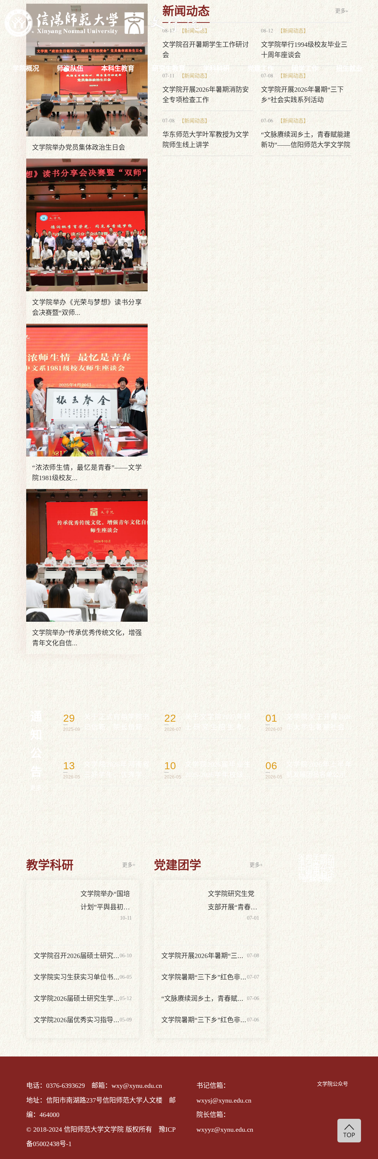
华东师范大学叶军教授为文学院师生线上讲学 (205, 140)
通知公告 (36, 744)
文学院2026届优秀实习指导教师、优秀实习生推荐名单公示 (120, 1020)
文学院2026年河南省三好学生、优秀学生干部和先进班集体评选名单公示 (106, 770)
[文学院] (103, 23)
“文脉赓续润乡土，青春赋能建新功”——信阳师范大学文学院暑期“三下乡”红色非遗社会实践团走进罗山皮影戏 (305, 140)
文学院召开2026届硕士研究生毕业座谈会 (93, 956)
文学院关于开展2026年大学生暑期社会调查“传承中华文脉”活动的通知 (308, 722)
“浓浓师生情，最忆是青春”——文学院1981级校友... (87, 473)
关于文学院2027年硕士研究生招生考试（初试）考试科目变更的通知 (207, 722)
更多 (36, 788)
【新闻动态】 (194, 121)
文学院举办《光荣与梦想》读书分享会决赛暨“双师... (87, 307)
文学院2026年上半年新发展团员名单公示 (308, 770)
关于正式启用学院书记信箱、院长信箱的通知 (106, 722)
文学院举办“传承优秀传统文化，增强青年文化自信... (87, 638)
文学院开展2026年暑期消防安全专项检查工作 (205, 95)
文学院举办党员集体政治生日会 (78, 147)
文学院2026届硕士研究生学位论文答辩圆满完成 (103, 998)
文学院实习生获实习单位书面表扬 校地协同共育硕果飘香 (118, 977)
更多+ (128, 865)
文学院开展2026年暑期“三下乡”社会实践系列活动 (302, 95)
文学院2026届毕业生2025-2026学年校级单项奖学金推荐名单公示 (207, 770)
